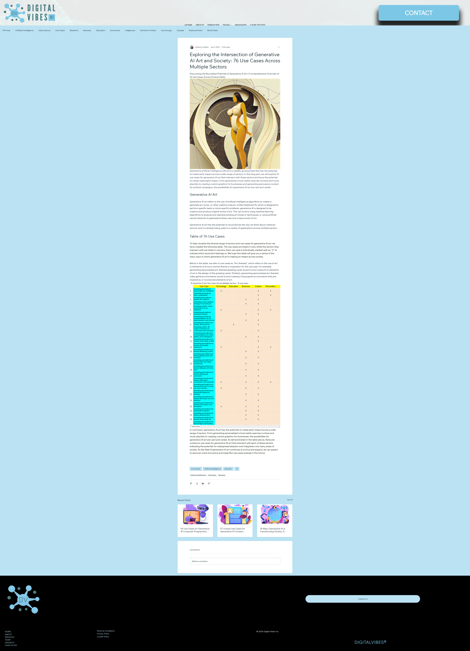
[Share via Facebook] (191, 483)
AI (237, 469)
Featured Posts (195, 30)
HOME (8, 631)
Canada (180, 30)
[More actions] (278, 47)
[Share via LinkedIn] (203, 483)
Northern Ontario (148, 30)
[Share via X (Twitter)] (197, 483)
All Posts (6, 30)
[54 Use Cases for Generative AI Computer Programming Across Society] (195, 514)
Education (100, 30)
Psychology (166, 30)
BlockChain (212, 30)
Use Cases (60, 30)
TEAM (8, 640)
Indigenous (130, 30)
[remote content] (235, 354)
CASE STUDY (11, 645)
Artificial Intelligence (24, 30)
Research (74, 30)
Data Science (44, 30)
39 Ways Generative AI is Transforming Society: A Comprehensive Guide (272, 530)
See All (290, 500)
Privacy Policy (103, 633)
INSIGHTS (9, 642)
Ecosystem (195, 469)
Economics (115, 30)
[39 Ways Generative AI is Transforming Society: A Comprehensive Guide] (274, 514)
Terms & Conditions (106, 631)
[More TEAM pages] (230, 25)
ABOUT (8, 634)
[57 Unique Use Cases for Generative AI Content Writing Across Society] (235, 514)
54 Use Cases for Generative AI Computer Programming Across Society (195, 530)
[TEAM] (81, 639)
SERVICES (9, 637)
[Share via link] (209, 483)
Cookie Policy (103, 636)
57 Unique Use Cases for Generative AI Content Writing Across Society (232, 530)
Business (87, 30)
